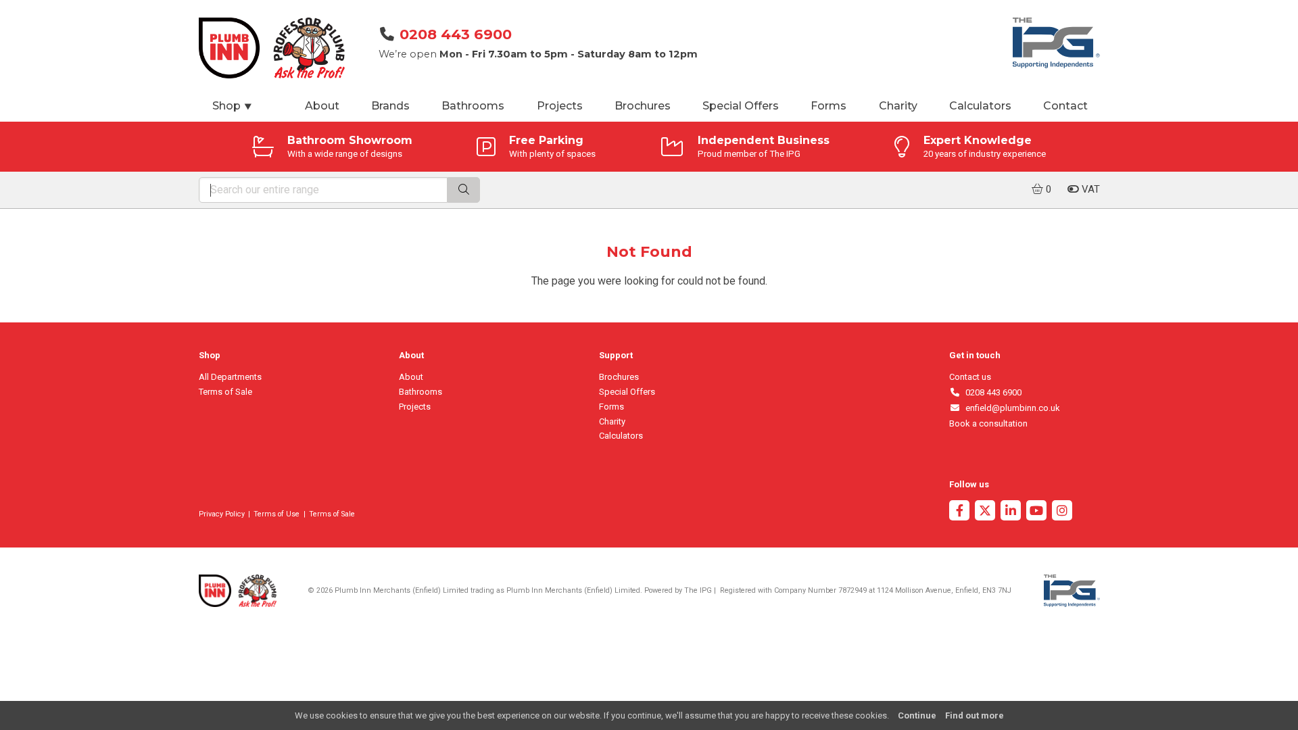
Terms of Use (276, 514)
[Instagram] (1062, 512)
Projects (560, 105)
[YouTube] (1036, 512)
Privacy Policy (222, 514)
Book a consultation (988, 423)
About (322, 105)
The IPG (698, 590)
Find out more (974, 715)
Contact (1065, 105)
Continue (917, 715)
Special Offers (740, 105)
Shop (232, 105)
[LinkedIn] (1011, 512)
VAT (1089, 189)
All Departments (230, 377)
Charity (898, 105)
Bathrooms (472, 105)
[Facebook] (959, 512)
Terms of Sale (225, 392)
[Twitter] (985, 512)
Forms (828, 105)
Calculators (980, 105)
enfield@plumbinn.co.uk (1010, 408)
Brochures (643, 105)
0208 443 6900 (456, 34)
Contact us (970, 377)
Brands (390, 105)
